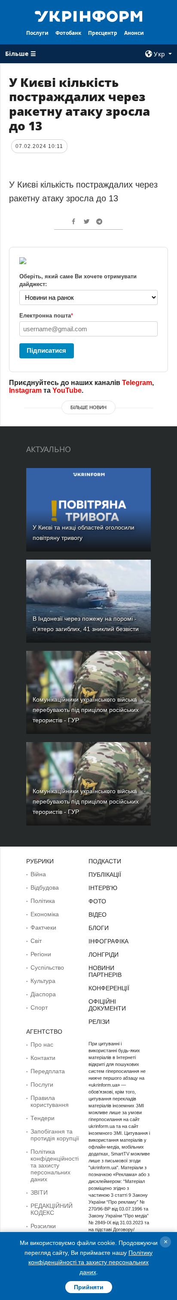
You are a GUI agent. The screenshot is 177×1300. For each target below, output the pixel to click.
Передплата (48, 1071)
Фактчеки (43, 927)
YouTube (67, 390)
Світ (36, 940)
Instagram (25, 390)
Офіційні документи (107, 1005)
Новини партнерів (105, 971)
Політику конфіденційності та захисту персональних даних (90, 1262)
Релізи (99, 1021)
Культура (43, 980)
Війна (38, 874)
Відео (97, 914)
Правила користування (50, 1101)
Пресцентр (102, 33)
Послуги (37, 33)
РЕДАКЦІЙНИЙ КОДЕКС (52, 1209)
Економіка (45, 914)
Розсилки (43, 1226)
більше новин (88, 407)
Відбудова (45, 887)
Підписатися (46, 350)
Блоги (98, 927)
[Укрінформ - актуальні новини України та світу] (89, 15)
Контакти (43, 1057)
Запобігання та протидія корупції (55, 1135)
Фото (97, 901)
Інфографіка (108, 941)
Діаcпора (43, 994)
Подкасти (104, 861)
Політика (43, 900)
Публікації (104, 874)
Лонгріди (103, 954)
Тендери (43, 1118)
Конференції (108, 988)
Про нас (42, 1044)
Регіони (41, 954)
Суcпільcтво (47, 967)
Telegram (137, 382)
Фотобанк (68, 33)
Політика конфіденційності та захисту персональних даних (55, 1165)
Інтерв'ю (102, 887)
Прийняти (89, 1287)
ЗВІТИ (39, 1192)
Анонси (134, 33)
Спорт (39, 1007)
